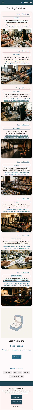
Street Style (7, 372)
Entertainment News (16, 376)
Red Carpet (17, 372)
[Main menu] (3, 2)
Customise (16, 406)
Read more (24, 393)
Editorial (26, 372)
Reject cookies (16, 402)
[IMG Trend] (26, 2)
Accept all (16, 397)
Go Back (16, 357)
